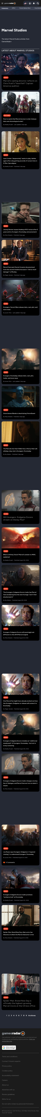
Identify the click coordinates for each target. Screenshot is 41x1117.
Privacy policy (7, 1066)
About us (5, 1085)
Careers (5, 1080)
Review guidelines (8, 1094)
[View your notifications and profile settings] (34, 3)
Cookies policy (7, 1071)
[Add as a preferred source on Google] (9, 1047)
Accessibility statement (10, 1075)
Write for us (6, 1099)
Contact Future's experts (11, 1061)
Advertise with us (8, 1090)
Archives (32, 1015)
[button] (38, 3)
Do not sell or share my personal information (18, 1104)
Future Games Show (24, 8)
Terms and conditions (9, 1056)
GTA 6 (13, 8)
